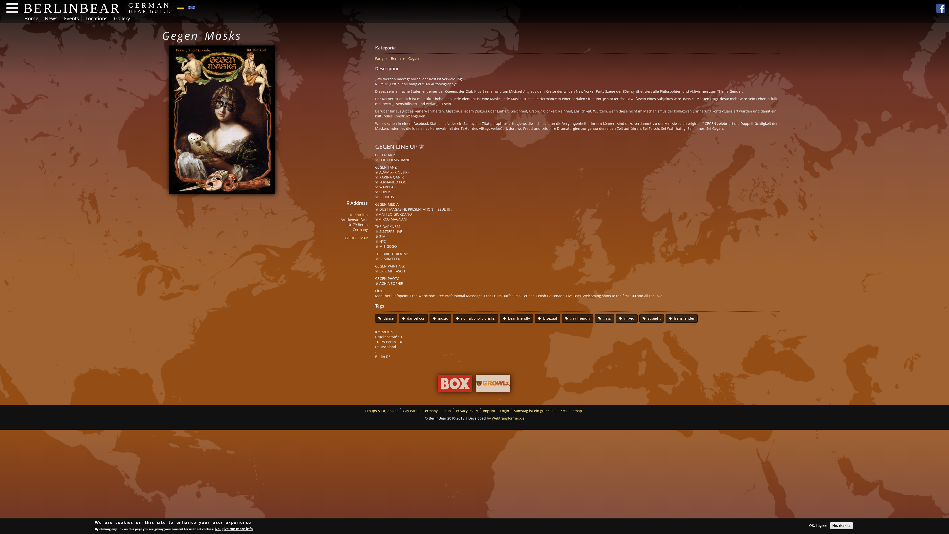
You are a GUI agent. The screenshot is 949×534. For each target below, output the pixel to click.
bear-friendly (519, 318)
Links (447, 410)
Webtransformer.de (508, 418)
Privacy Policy (467, 410)
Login (504, 410)
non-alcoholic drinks (478, 318)
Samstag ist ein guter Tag (535, 410)
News (51, 18)
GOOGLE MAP (356, 238)
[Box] (455, 384)
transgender (684, 318)
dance (389, 318)
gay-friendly (580, 318)
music (443, 318)
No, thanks (841, 526)
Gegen (413, 58)
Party (379, 58)
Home (31, 18)
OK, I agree (818, 525)
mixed (629, 318)
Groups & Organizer (381, 410)
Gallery (122, 18)
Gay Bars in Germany (420, 410)
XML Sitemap (571, 410)
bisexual (550, 318)
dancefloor (416, 318)
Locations (97, 18)
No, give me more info (234, 528)
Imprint (489, 410)
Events (71, 18)
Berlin (396, 58)
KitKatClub (359, 214)
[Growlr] (493, 384)
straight (654, 318)
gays (607, 318)
